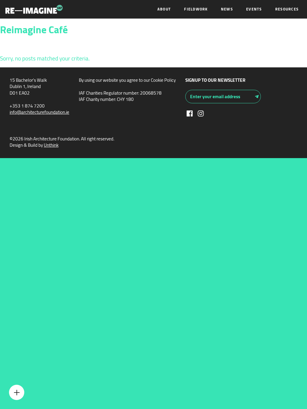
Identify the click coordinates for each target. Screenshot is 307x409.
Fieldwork (195, 9)
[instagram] (200, 112)
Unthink (51, 145)
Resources (287, 9)
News (227, 9)
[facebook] (189, 112)
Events (254, 9)
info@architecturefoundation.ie (39, 112)
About (164, 9)
